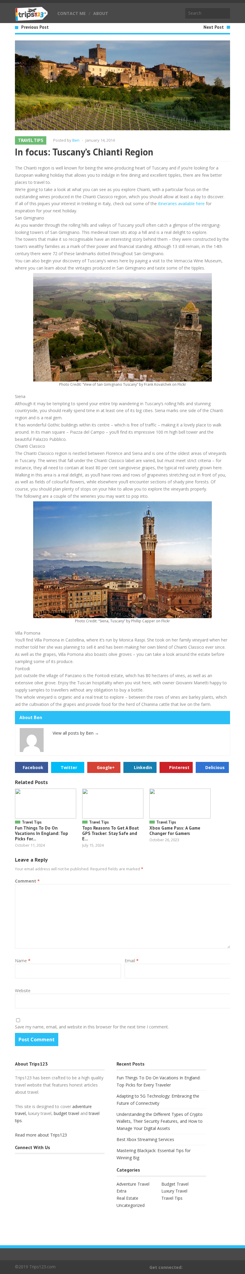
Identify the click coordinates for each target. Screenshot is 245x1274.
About (100, 13)
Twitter (69, 767)
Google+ (106, 767)
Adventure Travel (133, 1184)
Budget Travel (175, 1184)
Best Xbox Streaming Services (145, 1139)
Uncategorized (131, 1205)
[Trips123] (31, 18)
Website (22, 990)
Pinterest (179, 767)
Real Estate (127, 1198)
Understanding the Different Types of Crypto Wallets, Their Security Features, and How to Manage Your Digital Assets (160, 1121)
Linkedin (143, 767)
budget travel (66, 1113)
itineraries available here (181, 203)
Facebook (33, 767)
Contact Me (71, 13)
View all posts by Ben (76, 733)
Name (22, 960)
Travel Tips (30, 140)
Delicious (215, 767)
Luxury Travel (174, 1191)
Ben (75, 140)
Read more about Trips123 (41, 1135)
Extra (121, 1191)
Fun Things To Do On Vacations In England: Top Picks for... (41, 833)
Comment (27, 881)
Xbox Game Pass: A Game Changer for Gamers (174, 830)
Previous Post (35, 27)
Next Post (213, 27)
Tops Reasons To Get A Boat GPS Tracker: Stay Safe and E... (110, 833)
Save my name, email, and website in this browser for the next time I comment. (92, 1027)
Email (132, 960)
